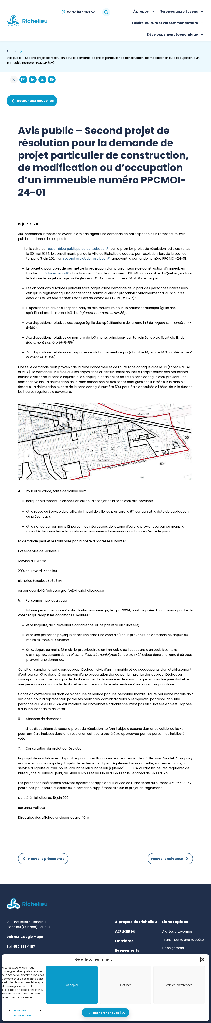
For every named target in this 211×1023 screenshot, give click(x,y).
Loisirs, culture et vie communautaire (165, 23)
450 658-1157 (24, 946)
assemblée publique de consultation (79, 248)
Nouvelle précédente (46, 858)
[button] (203, 959)
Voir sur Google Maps (25, 936)
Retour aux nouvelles (35, 100)
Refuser (125, 985)
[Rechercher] (106, 12)
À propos (144, 12)
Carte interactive (81, 12)
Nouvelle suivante (167, 858)
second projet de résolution (87, 258)
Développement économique (172, 35)
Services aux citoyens (179, 12)
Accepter (72, 985)
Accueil (12, 51)
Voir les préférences (179, 985)
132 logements (56, 273)
